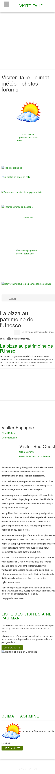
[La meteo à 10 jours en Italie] (28, 176)
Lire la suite (12, 647)
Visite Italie (31, 5)
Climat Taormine (20, 716)
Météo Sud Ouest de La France (34, 456)
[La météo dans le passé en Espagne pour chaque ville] (17, 206)
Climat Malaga (8, 432)
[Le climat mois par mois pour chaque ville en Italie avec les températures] (28, 112)
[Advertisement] (27, 41)
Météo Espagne (9, 437)
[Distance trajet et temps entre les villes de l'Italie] (26, 283)
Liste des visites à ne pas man (27, 616)
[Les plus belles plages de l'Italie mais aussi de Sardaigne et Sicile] (28, 261)
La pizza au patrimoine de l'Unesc (26, 348)
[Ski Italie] (12, 167)
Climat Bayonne (27, 451)
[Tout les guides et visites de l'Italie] (28, 228)
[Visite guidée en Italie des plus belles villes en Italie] (28, 145)
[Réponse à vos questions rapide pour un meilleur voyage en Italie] (22, 193)
